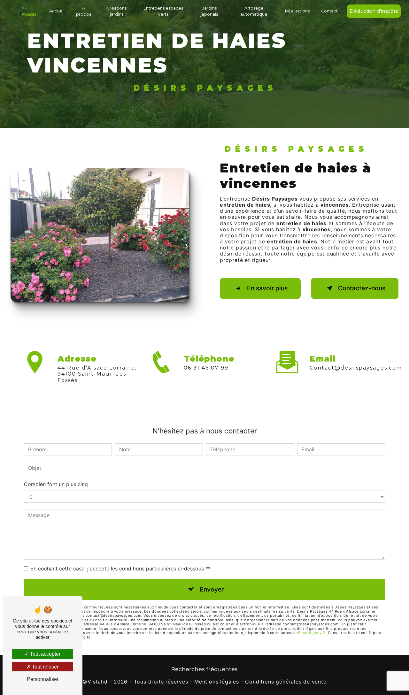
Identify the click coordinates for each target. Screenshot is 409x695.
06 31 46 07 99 (206, 368)
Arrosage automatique (253, 11)
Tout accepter (44, 654)
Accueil (57, 11)
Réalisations (297, 11)
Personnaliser (42, 679)
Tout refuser (44, 666)
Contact (329, 11)
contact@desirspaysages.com (356, 368)
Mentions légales (216, 682)
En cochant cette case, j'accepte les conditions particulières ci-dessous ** (120, 568)
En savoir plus (267, 288)
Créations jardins (117, 11)
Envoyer (212, 589)
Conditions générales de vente (285, 682)
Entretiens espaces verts (163, 11)
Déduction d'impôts (374, 11)
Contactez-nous (361, 288)
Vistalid (97, 682)
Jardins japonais (209, 11)
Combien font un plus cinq (56, 484)
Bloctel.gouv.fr (311, 632)
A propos (83, 11)
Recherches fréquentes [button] (204, 669)
